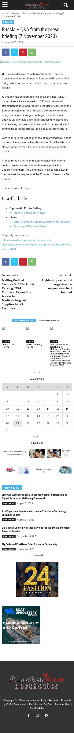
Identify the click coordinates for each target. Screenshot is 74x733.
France (15, 13)
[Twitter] (14, 52)
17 (7, 416)
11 (17, 409)
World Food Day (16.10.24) (34, 345)
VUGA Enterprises (16, 704)
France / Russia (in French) (29, 212)
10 (7, 409)
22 (57, 416)
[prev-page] (35, 372)
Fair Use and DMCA (40, 704)
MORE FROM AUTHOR (49, 320)
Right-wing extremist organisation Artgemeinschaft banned (57, 286)
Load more (36, 555)
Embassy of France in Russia (31, 226)
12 (28, 409)
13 (38, 409)
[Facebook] (5, 52)
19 (28, 416)
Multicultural (9, 503)
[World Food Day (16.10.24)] (37, 334)
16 (67, 409)
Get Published (37, 708)
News (5, 654)
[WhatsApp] (32, 52)
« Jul (35, 436)
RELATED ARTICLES (24, 320)
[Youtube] (46, 715)
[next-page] (39, 372)
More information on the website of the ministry (41, 221)
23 (67, 416)
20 (38, 416)
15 (57, 409)
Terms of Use (62, 704)
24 (7, 423)
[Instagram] (37, 715)
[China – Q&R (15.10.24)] (13, 334)
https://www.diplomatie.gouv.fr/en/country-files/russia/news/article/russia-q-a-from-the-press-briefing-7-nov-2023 (37, 244)
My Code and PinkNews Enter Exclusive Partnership (29, 544)
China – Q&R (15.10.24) (8, 345)
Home (5, 13)
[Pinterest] (23, 52)
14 (48, 409)
